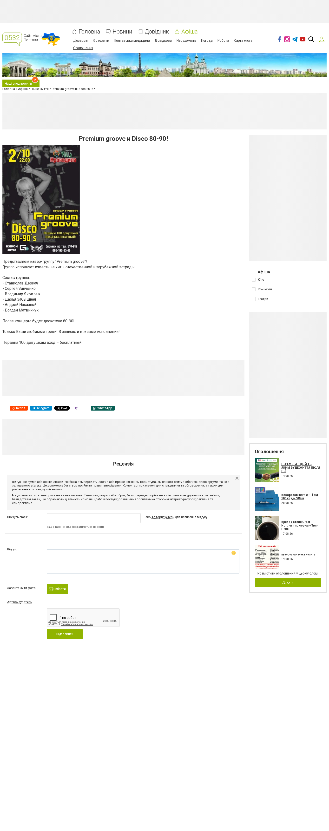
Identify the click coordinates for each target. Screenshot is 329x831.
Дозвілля (80, 40)
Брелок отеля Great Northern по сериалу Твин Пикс (299, 525)
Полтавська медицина (132, 40)
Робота (223, 40)
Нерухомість (186, 40)
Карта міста (243, 40)
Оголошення (83, 48)
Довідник (157, 31)
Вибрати (59, 589)
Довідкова (163, 40)
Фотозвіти (101, 40)
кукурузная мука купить (298, 554)
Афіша (189, 31)
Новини (122, 31)
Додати (288, 582)
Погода (207, 40)
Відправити (64, 634)
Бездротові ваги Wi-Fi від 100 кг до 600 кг (299, 496)
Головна (89, 31)
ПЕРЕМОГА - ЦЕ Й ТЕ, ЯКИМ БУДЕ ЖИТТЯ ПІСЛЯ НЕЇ (300, 467)
